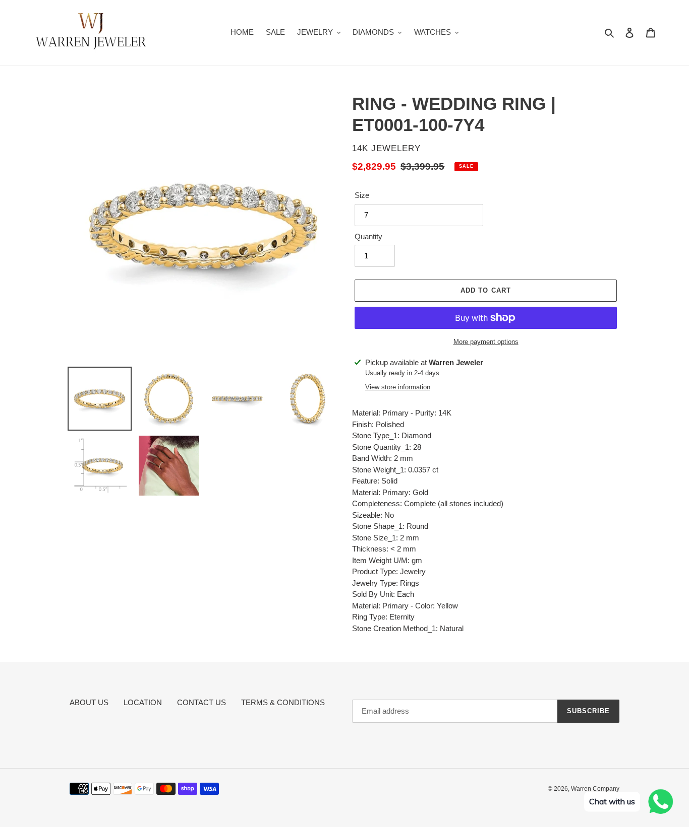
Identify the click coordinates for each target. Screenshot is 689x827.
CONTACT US (201, 702)
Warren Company (595, 788)
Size (362, 195)
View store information (397, 387)
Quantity (368, 236)
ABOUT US (89, 702)
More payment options (486, 342)
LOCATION (143, 702)
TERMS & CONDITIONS (283, 702)
